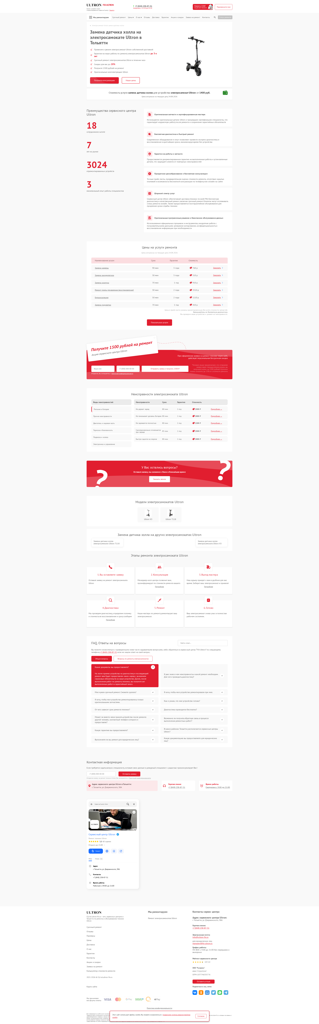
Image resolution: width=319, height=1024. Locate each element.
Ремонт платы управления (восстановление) (114, 290)
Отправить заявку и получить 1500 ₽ (165, 369)
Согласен (201, 1016)
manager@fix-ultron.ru (202, 943)
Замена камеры (102, 268)
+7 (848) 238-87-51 (143, 6)
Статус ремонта (225, 17)
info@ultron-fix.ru (200, 937)
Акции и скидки (177, 17)
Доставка (155, 17)
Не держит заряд (142, 409)
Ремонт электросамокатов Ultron (162, 918)
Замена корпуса (102, 282)
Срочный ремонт (119, 17)
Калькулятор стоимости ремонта (101, 971)
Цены (130, 17)
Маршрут (97, 851)
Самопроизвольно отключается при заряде (148, 431)
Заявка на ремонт (193, 17)
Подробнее (159, 587)
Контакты (206, 17)
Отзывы (147, 17)
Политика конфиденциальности (159, 1008)
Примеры (91, 936)
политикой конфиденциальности (122, 373)
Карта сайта (92, 986)
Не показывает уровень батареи (148, 416)
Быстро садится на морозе (146, 439)
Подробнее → (216, 409)
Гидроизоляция (101, 297)
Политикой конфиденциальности (140, 778)
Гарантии (165, 17)
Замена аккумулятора (104, 275)
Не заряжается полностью (146, 423)
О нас (138, 17)
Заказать (217, 268)
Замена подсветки (103, 305)
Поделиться (195, 992)
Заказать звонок (159, 479)
